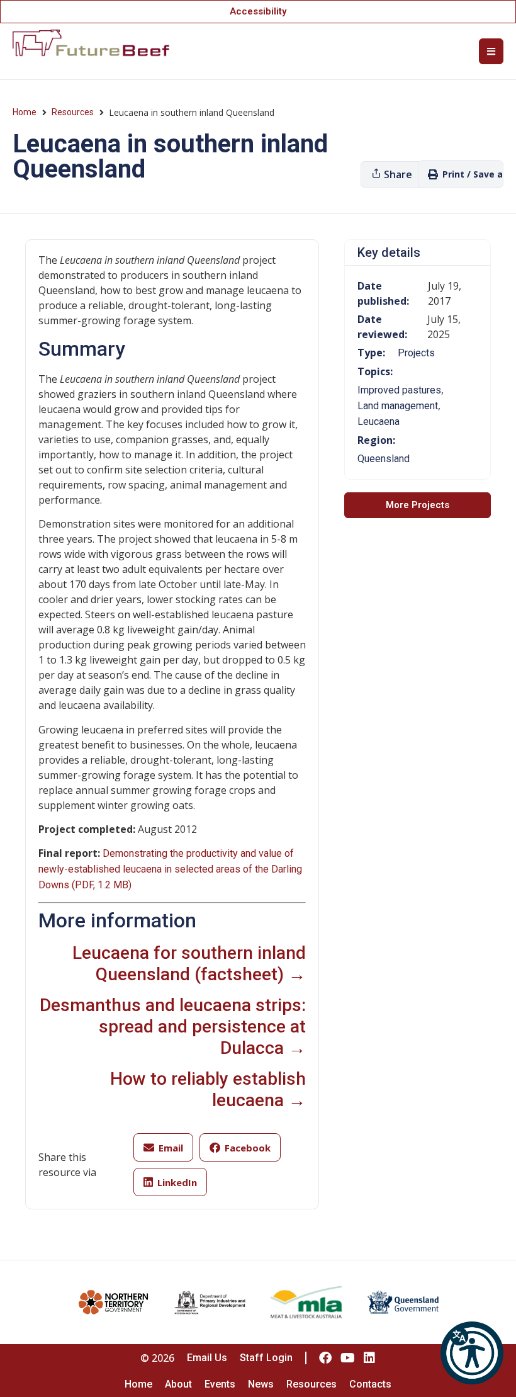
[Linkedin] (369, 1358)
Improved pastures (399, 390)
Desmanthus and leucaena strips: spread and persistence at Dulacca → (173, 1026)
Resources (73, 112)
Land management (397, 406)
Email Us (207, 1358)
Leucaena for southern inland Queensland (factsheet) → (189, 963)
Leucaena (378, 421)
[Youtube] (347, 1358)
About (178, 1384)
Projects (416, 353)
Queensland (383, 459)
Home (24, 112)
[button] (471, 1352)
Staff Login (266, 1358)
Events (220, 1384)
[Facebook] (325, 1358)
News (261, 1384)
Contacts (370, 1384)
